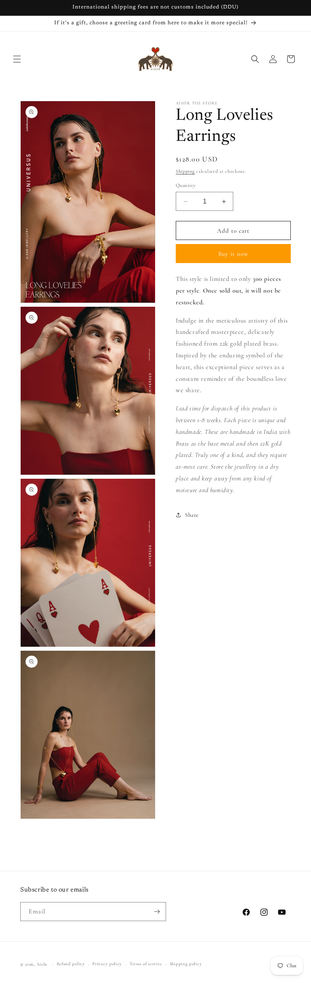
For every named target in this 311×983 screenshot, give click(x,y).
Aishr (42, 964)
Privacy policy (107, 963)
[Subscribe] (157, 911)
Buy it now (233, 253)
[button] (17, 59)
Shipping (185, 171)
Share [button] (192, 515)
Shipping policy (186, 963)
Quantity (186, 185)
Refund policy (71, 963)
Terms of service (146, 963)
